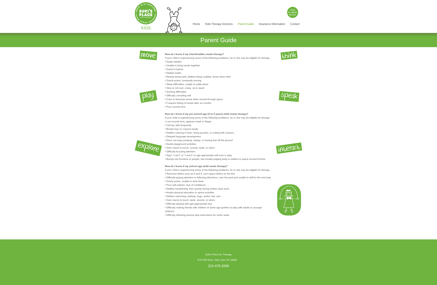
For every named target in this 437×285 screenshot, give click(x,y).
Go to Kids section (293, 13)
